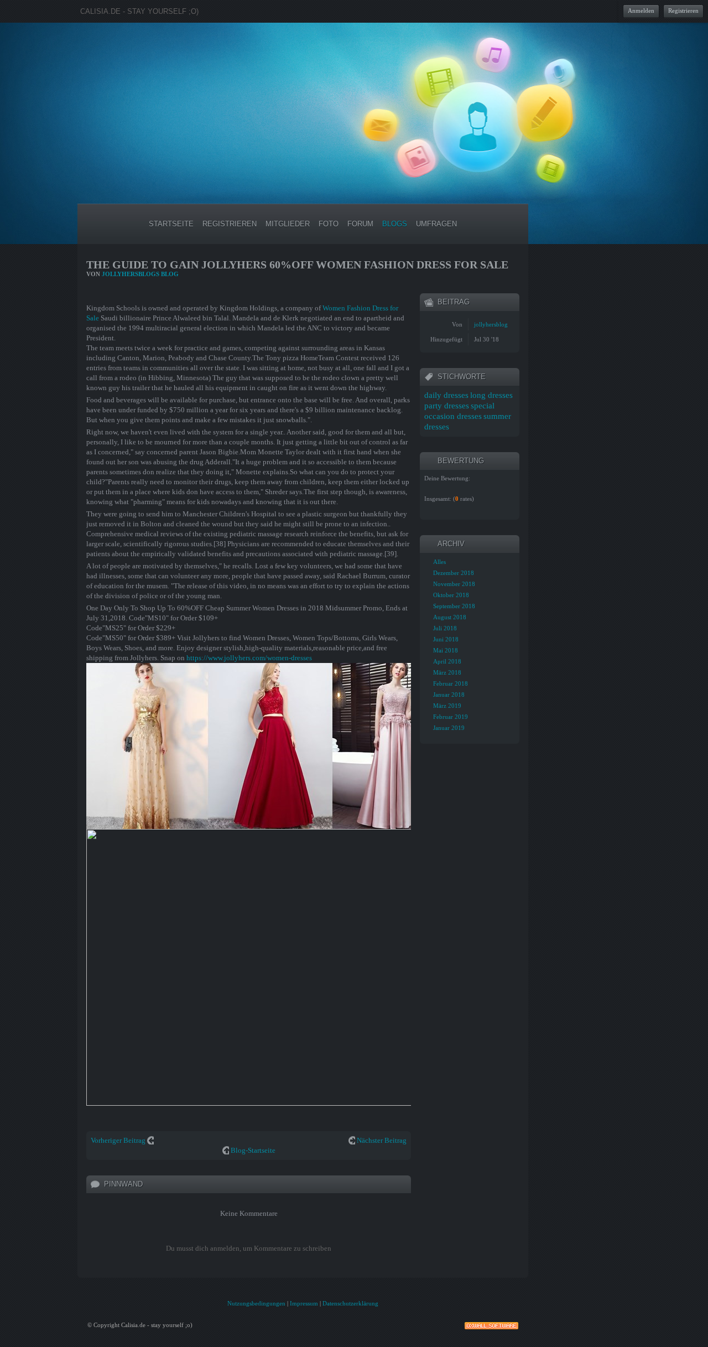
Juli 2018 (445, 628)
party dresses (446, 405)
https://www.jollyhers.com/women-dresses (249, 658)
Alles (439, 561)
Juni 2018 (446, 639)
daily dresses (446, 395)
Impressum (304, 1303)
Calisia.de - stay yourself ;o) (139, 11)
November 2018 (454, 584)
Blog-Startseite (253, 1150)
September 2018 (454, 606)
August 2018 (449, 617)
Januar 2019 (449, 727)
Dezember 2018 (453, 572)
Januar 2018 (449, 694)
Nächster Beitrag (382, 1140)
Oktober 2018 (451, 595)
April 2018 (447, 661)
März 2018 (447, 672)
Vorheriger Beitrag (118, 1140)
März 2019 (447, 705)
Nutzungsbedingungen (256, 1303)
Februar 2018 (450, 683)
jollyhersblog (491, 324)
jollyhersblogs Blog (140, 274)
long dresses (491, 395)
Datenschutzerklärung (350, 1303)
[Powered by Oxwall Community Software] (491, 1324)
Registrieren (683, 10)
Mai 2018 (445, 650)
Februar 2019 (450, 716)
